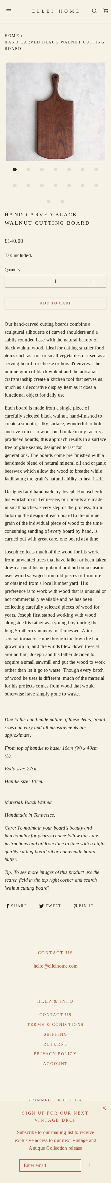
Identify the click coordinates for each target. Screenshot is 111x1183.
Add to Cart (55, 303)
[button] (55, 112)
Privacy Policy (55, 1053)
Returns (55, 1044)
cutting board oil (36, 851)
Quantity (12, 269)
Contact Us (55, 1014)
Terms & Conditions (55, 1024)
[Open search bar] (94, 11)
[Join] (89, 1165)
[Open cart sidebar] (105, 11)
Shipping (56, 1034)
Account (55, 1063)
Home (12, 35)
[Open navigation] (8, 11)
